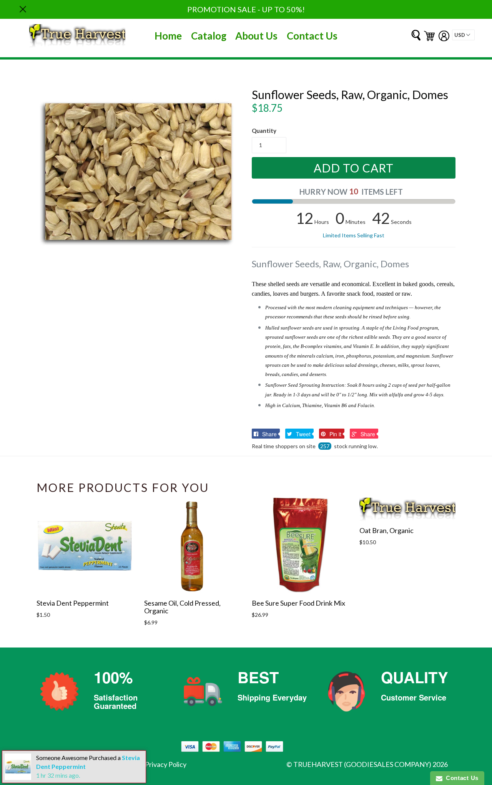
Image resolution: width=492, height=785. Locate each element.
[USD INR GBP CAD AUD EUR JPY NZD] (463, 35)
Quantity (264, 130)
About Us (256, 36)
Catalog (208, 36)
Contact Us (312, 36)
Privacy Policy (165, 764)
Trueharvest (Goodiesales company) (362, 764)
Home (168, 36)
